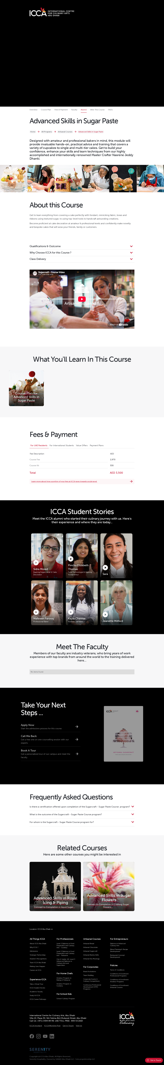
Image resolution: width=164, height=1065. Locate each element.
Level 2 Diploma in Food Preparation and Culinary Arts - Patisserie (65, 953)
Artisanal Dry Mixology (91, 959)
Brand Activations (89, 971)
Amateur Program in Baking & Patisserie (64, 979)
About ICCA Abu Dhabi (38, 944)
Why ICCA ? (34, 947)
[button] (82, 246)
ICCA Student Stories (37, 988)
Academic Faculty (36, 992)
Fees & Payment (61, 110)
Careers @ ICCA (35, 970)
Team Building (88, 975)
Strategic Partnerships (38, 955)
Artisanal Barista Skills (91, 955)
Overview (33, 110)
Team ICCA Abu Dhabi (38, 963)
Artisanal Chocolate (90, 947)
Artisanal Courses (65, 132)
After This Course (97, 110)
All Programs (47, 132)
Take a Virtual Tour (36, 984)
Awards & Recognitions (38, 959)
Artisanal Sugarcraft (90, 951)
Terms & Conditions (117, 970)
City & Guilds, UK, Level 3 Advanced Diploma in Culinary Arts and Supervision (66, 962)
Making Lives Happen (37, 966)
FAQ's (110, 110)
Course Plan (46, 110)
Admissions (34, 951)
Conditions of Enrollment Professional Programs (119, 975)
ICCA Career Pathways (38, 999)
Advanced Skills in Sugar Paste (90, 132)
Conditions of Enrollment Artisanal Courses (119, 986)
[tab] (39, 445)
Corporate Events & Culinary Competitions (91, 980)
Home (32, 132)
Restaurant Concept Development (117, 956)
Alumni (84, 110)
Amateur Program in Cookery (64, 985)
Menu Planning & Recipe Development (119, 950)
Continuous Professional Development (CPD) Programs (92, 987)
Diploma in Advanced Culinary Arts (118, 945)
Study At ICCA (35, 995)
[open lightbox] (13, 178)
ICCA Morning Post (52, 1026)
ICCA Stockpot (36, 1026)
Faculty (74, 110)
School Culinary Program (66, 999)
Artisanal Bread (88, 944)
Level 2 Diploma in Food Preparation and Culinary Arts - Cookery (65, 946)
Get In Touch (68, 1026)
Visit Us (79, 1026)
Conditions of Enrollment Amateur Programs (119, 981)
